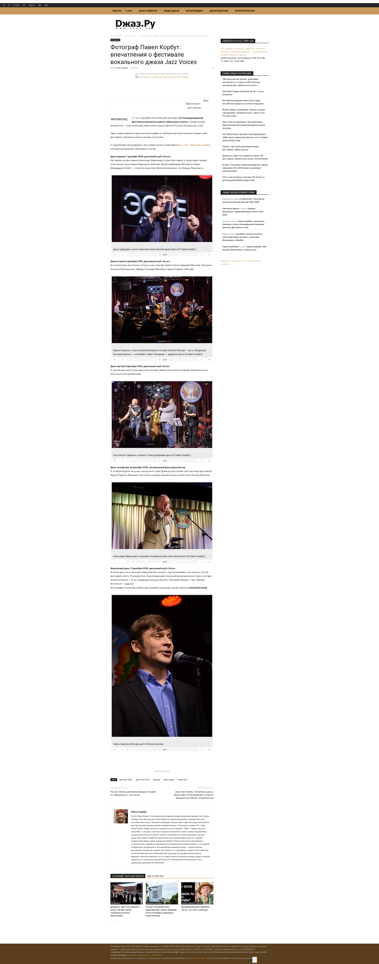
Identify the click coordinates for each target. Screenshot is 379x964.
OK (9, 5)
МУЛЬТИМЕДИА (194, 10)
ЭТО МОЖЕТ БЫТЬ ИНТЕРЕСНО (128, 876)
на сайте (195, 145)
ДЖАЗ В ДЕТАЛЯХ (219, 10)
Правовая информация (139, 955)
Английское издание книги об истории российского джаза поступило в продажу (243, 102)
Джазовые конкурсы (154, 903)
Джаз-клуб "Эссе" (143, 779)
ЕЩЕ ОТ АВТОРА (155, 876)
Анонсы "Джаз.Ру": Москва (192, 903)
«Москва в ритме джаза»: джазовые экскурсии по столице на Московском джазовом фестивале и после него (241, 82)
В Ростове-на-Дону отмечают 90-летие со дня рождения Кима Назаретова (243, 178)
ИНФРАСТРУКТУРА (245, 10)
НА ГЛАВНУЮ (116, 35)
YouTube (16, 5)
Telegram (31, 5)
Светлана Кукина (230, 208)
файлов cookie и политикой (198, 958)
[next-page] (117, 921)
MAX (46, 5)
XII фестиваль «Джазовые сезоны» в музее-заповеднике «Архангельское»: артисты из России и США (244, 113)
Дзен (40, 5)
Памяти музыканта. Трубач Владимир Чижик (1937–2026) (243, 211)
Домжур (156, 779)
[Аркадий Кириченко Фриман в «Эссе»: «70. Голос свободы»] (197, 893)
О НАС (129, 10)
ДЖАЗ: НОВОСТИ (148, 10)
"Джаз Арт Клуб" (126, 779)
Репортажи (130, 35)
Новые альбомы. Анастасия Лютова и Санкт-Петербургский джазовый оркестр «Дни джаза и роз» (243, 224)
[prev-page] (112, 921)
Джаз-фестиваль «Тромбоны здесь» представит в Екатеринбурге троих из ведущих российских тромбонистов (193, 794)
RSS (24, 5)
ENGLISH (117, 10)
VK (4, 5)
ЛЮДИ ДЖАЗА (171, 10)
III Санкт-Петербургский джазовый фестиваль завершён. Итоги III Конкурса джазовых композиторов (245, 168)
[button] (265, 11)
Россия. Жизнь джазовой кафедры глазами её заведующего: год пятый (133, 793)
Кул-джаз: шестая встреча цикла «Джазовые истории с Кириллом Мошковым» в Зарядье (242, 237)
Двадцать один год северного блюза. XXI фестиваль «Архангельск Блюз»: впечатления (245, 157)
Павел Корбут (122, 68)
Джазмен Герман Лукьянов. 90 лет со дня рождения (243, 93)
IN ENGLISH (156, 955)
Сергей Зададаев (230, 246)
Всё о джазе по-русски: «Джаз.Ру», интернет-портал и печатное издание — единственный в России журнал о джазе (244, 51)
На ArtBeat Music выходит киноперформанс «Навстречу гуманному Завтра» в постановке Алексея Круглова (245, 137)
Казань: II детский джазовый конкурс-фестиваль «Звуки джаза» (241, 148)
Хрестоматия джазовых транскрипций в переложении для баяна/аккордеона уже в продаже (243, 125)
